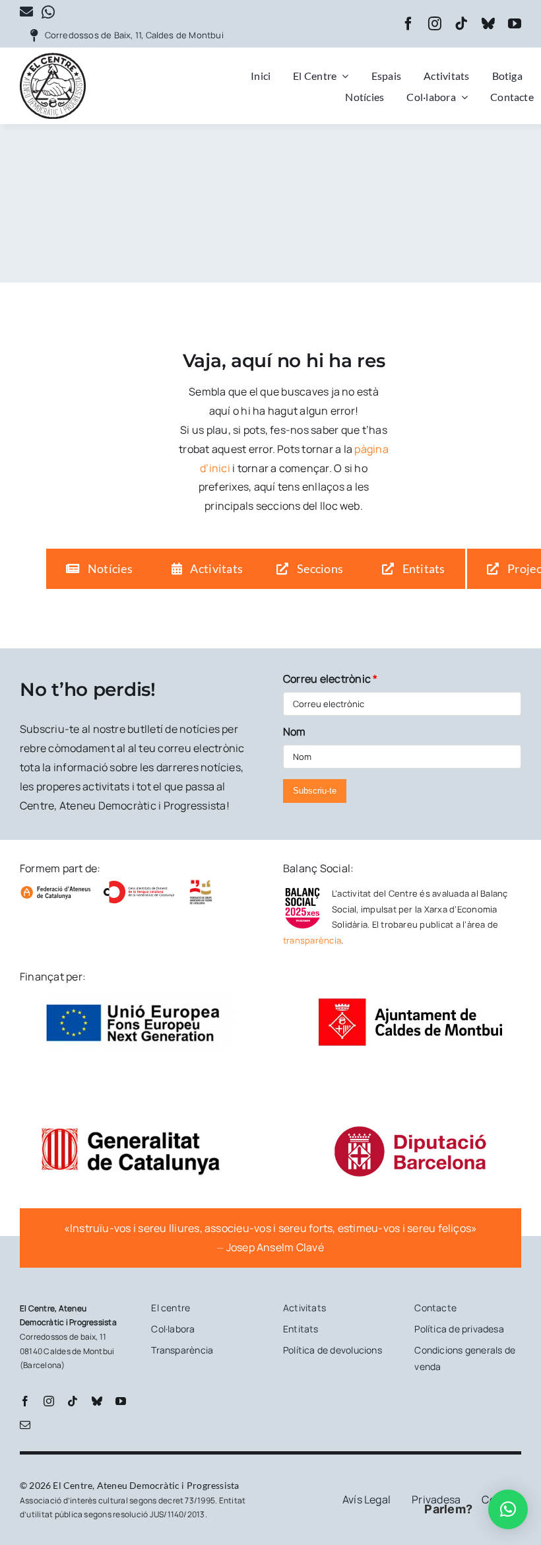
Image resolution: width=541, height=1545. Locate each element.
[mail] (25, 1425)
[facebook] (408, 23)
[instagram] (434, 23)
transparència (312, 940)
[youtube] (514, 23)
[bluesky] (488, 23)
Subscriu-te (314, 791)
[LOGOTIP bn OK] (53, 58)
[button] (508, 1509)
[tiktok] (461, 23)
